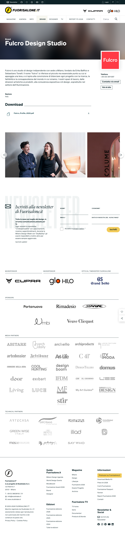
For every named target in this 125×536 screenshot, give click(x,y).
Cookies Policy (22, 520)
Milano (74, 475)
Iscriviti (113, 230)
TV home (75, 506)
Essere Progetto (78, 488)
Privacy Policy (10, 520)
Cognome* (96, 208)
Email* (62, 217)
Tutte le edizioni (52, 527)
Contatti (91, 19)
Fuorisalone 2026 (78, 485)
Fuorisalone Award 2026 (55, 487)
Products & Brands (79, 516)
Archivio (75, 491)
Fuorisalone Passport (105, 489)
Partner (100, 493)
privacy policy (78, 229)
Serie (74, 510)
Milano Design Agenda (54, 477)
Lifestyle (75, 481)
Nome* (62, 208)
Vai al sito (106, 87)
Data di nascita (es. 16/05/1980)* (105, 217)
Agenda (22, 19)
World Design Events (54, 480)
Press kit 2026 (102, 483)
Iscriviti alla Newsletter (103, 518)
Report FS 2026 (76, 19)
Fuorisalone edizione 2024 (54, 523)
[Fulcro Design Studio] (45, 154)
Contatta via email (110, 82)
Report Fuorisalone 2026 (106, 496)
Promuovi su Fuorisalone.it (109, 475)
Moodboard (50, 484)
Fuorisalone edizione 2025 (54, 516)
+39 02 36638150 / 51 (15, 494)
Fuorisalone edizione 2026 (54, 510)
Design (74, 478)
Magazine (11, 19)
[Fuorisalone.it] (22, 10)
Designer (53, 19)
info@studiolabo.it (14, 496)
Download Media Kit (104, 479)
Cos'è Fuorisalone (104, 486)
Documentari (77, 513)
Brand (43, 19)
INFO (32, 19)
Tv (62, 19)
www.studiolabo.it (14, 499)
